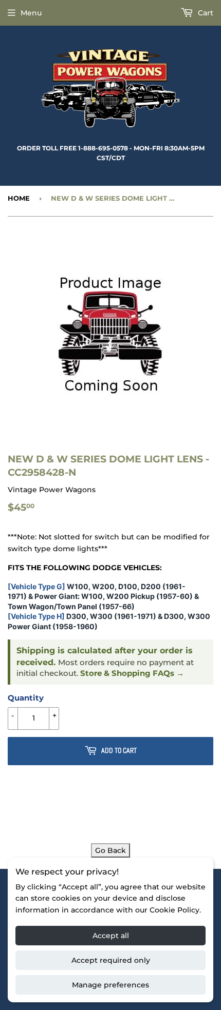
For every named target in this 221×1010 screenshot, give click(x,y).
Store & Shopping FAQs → (132, 673)
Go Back (110, 850)
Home (19, 198)
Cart (204, 12)
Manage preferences (110, 984)
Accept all (111, 935)
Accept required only (110, 960)
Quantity (26, 698)
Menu (31, 12)
